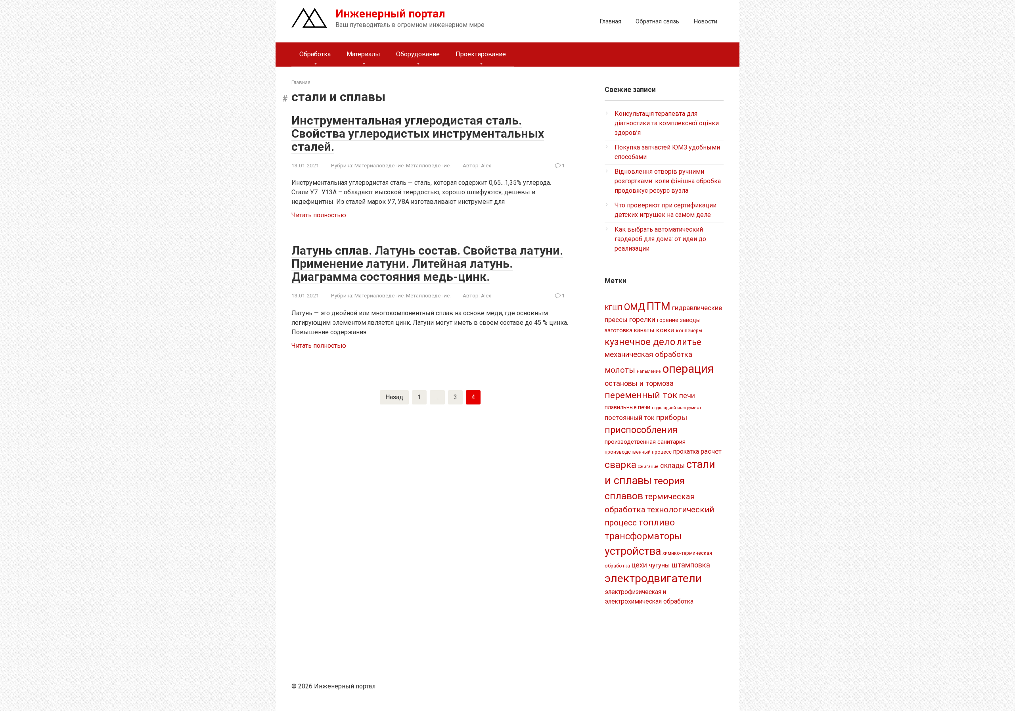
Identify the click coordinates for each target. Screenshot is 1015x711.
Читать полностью (318, 215)
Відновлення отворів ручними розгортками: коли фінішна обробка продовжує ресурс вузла (668, 181)
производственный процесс (638, 452)
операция (688, 369)
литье (689, 342)
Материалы (363, 54)
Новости (705, 21)
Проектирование (481, 54)
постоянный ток (630, 418)
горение (667, 320)
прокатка (686, 451)
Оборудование (418, 54)
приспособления (641, 429)
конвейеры (689, 330)
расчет (711, 451)
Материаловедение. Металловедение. (402, 165)
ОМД (634, 306)
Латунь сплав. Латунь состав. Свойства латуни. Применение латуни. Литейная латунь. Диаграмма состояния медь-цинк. (427, 263)
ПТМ (658, 306)
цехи (639, 565)
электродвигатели (653, 578)
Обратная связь (657, 21)
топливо (656, 522)
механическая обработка (648, 354)
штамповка (691, 565)
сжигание (648, 466)
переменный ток (641, 395)
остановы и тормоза (639, 383)
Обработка (315, 54)
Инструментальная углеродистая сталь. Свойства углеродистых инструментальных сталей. (417, 133)
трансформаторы (643, 536)
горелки (642, 320)
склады (672, 466)
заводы (690, 320)
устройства (633, 551)
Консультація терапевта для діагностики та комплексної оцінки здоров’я (667, 123)
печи (687, 396)
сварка (620, 464)
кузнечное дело (640, 341)
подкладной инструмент (676, 407)
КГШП (613, 308)
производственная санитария (645, 441)
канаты (644, 330)
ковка (665, 330)
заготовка (618, 330)
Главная (610, 21)
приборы (671, 417)
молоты (620, 370)
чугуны (659, 565)
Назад (394, 397)
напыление (649, 371)
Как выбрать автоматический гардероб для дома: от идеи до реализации (660, 239)
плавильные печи (627, 407)
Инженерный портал (390, 13)
